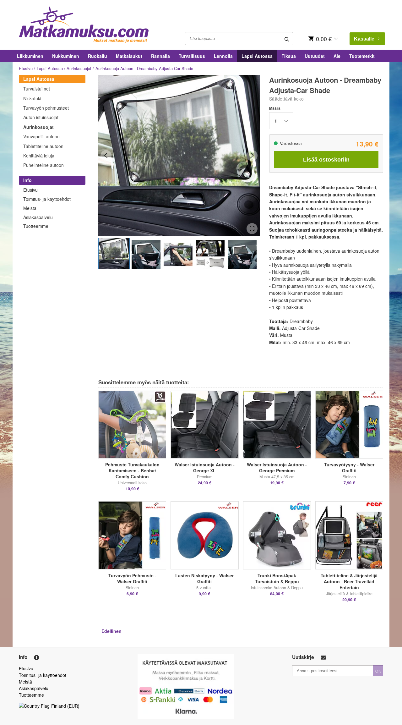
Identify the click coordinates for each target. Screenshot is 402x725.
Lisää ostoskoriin (326, 160)
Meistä (29, 208)
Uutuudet (315, 56)
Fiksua (288, 56)
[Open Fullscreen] (252, 228)
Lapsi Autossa (257, 56)
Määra (274, 108)
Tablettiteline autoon (43, 146)
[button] (114, 253)
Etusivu (26, 68)
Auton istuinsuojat (40, 117)
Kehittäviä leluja (38, 155)
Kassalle (364, 38)
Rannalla (160, 56)
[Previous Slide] (105, 155)
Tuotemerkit (362, 56)
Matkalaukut (129, 56)
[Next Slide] (252, 155)
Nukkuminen (65, 56)
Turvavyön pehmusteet (46, 108)
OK (378, 670)
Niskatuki (32, 98)
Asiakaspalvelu (38, 217)
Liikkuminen (30, 56)
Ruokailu (97, 56)
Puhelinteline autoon (43, 165)
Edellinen (111, 631)
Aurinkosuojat (79, 68)
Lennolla (223, 56)
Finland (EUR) (65, 706)
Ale (337, 56)
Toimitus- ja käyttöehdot (47, 199)
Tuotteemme (35, 226)
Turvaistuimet (36, 88)
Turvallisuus (192, 56)
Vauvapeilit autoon (41, 136)
